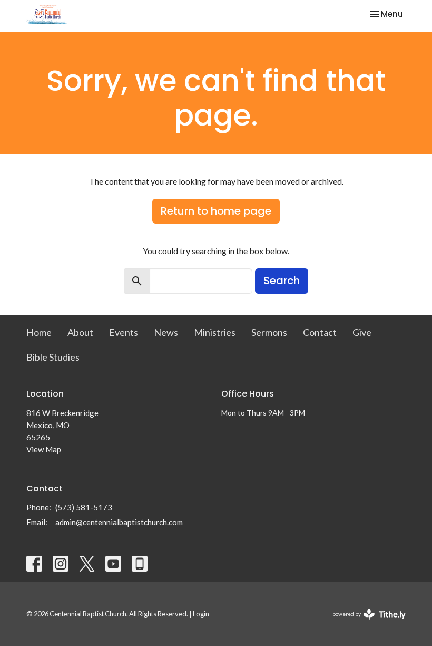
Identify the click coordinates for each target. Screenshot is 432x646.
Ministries (214, 332)
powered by (363, 623)
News (166, 332)
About (80, 332)
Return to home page (216, 211)
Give (361, 332)
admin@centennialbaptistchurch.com (119, 522)
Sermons (269, 332)
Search (281, 280)
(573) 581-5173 (83, 507)
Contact (320, 332)
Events (123, 332)
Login (201, 614)
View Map (43, 449)
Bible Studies (53, 357)
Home (39, 332)
